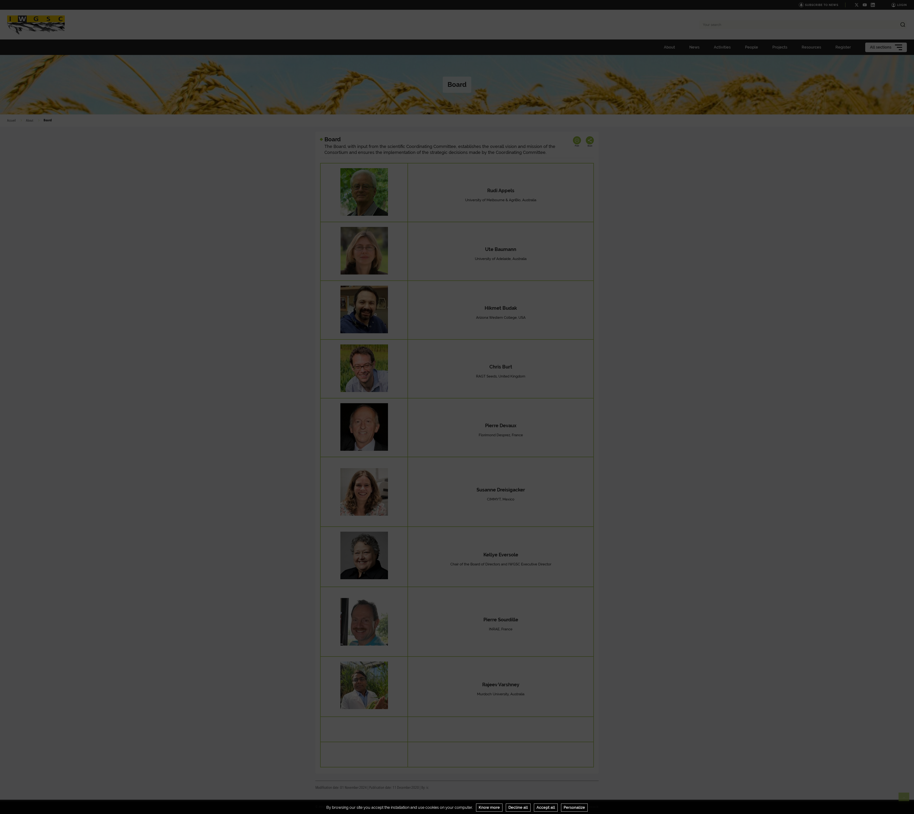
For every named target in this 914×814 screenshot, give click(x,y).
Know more (489, 807)
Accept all (545, 807)
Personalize (574, 807)
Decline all (518, 807)
